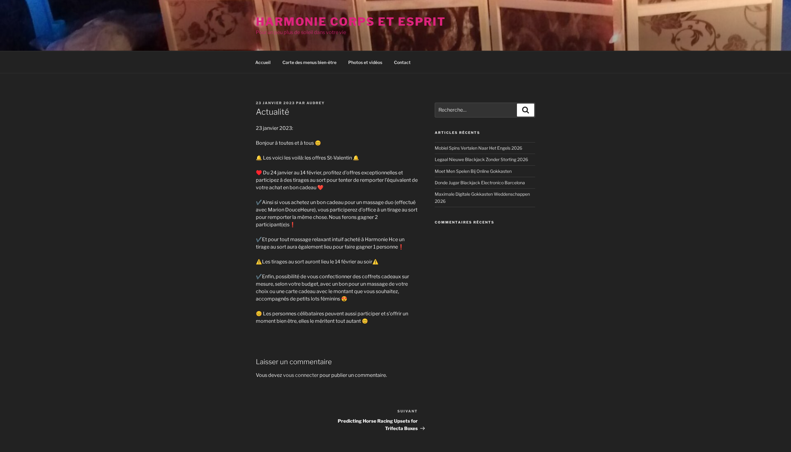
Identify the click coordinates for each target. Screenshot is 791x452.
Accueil (263, 62)
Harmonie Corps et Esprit (351, 21)
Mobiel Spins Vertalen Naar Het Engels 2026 (478, 148)
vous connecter (301, 375)
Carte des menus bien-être (309, 62)
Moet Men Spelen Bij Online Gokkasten (473, 171)
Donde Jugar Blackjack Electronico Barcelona (480, 182)
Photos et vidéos (365, 62)
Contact (402, 62)
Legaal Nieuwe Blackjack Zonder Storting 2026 (481, 159)
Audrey (316, 103)
